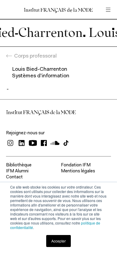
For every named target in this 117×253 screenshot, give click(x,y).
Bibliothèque (19, 165)
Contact (14, 177)
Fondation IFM (76, 165)
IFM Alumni (17, 171)
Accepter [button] (58, 240)
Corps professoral (35, 56)
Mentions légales (78, 171)
